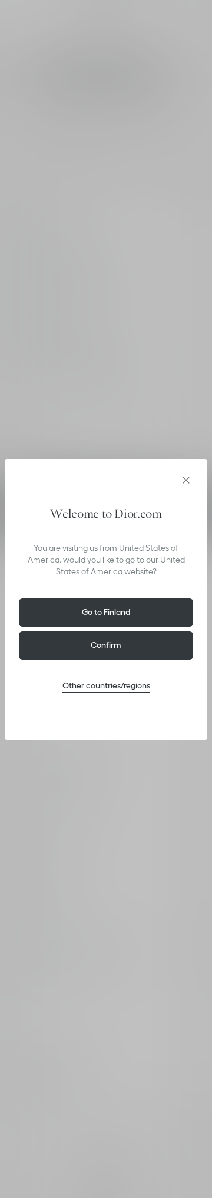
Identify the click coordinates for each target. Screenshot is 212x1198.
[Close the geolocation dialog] (186, 480)
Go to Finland (106, 612)
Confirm (106, 645)
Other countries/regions (106, 685)
